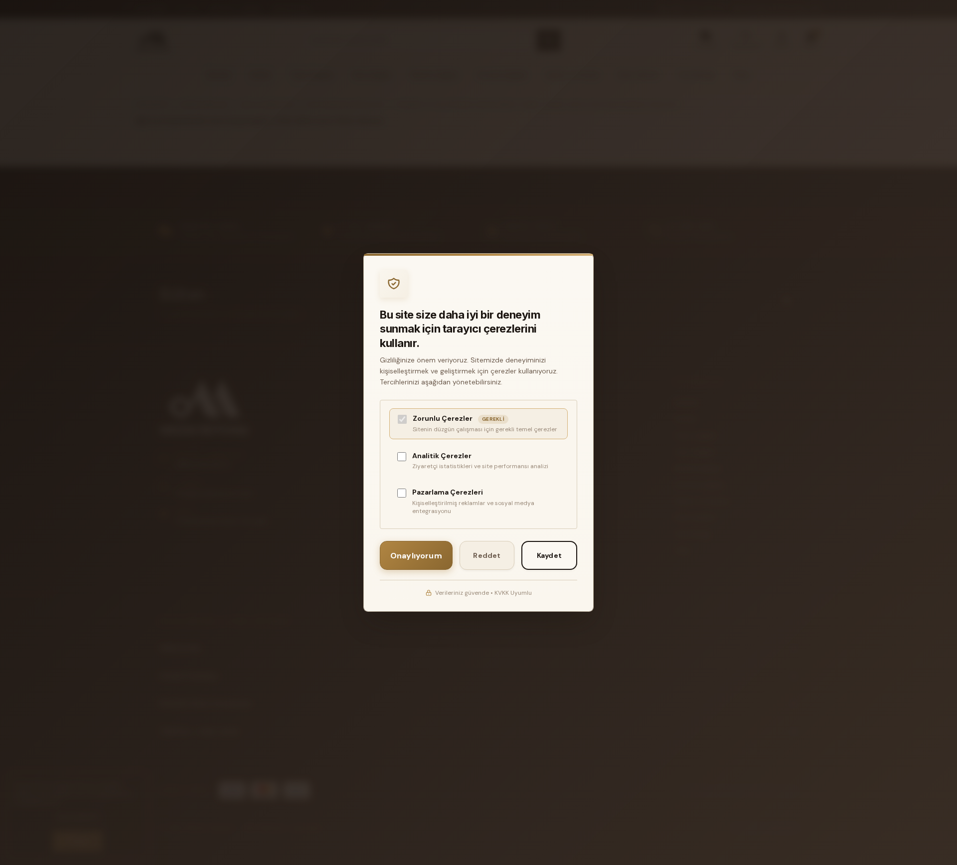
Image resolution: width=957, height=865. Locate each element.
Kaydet (549, 555)
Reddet (486, 555)
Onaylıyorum (416, 555)
